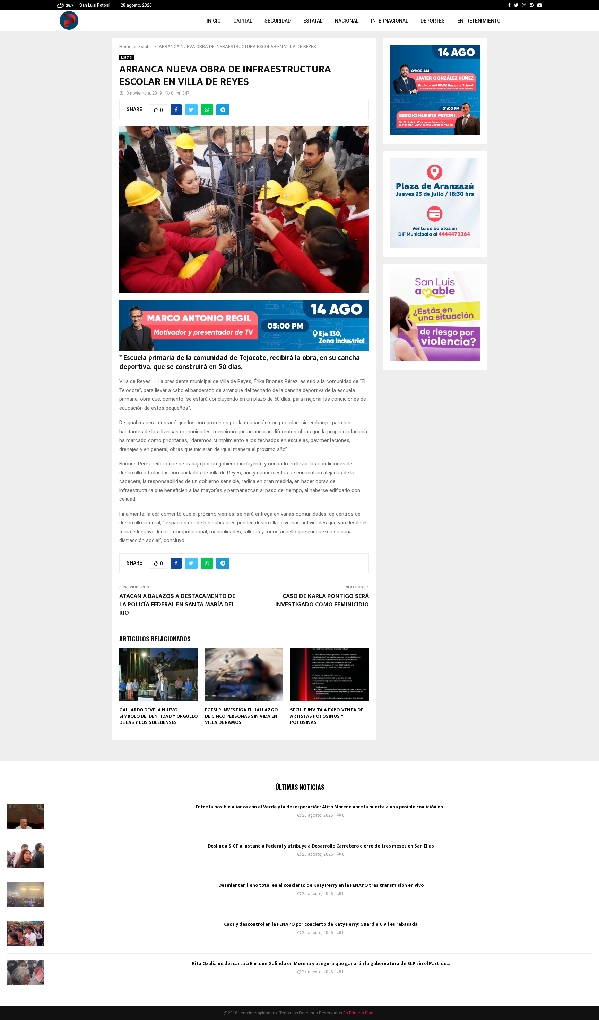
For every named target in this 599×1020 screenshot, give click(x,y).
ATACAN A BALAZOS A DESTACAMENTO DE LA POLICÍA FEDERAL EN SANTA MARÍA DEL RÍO (177, 604)
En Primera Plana (359, 1013)
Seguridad (277, 21)
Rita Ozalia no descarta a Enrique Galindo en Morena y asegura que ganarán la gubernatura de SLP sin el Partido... (321, 963)
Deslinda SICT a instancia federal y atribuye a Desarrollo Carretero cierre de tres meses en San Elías (321, 846)
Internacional (389, 21)
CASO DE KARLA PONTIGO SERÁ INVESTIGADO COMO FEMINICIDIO (322, 600)
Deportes (432, 21)
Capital (242, 21)
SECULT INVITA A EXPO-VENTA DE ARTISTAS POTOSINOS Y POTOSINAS (326, 716)
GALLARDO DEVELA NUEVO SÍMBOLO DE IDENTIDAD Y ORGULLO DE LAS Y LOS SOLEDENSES (158, 716)
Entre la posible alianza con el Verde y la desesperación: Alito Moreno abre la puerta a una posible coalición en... (321, 807)
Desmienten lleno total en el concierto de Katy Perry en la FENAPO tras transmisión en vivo (321, 885)
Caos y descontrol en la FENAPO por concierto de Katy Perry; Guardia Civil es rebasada (321, 924)
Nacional (346, 21)
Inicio (214, 21)
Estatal (312, 21)
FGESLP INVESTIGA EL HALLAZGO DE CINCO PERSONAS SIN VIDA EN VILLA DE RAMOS (241, 716)
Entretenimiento (479, 21)
